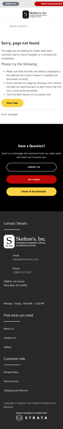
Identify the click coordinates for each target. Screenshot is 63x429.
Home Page (12, 102)
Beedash (8, 406)
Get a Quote (34, 179)
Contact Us (10, 4)
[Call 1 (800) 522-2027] (30, 4)
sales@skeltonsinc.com (25, 259)
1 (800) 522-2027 (22, 272)
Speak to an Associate (33, 191)
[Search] (4, 25)
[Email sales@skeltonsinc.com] (24, 4)
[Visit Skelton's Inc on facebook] (5, 294)
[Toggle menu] (4, 14)
